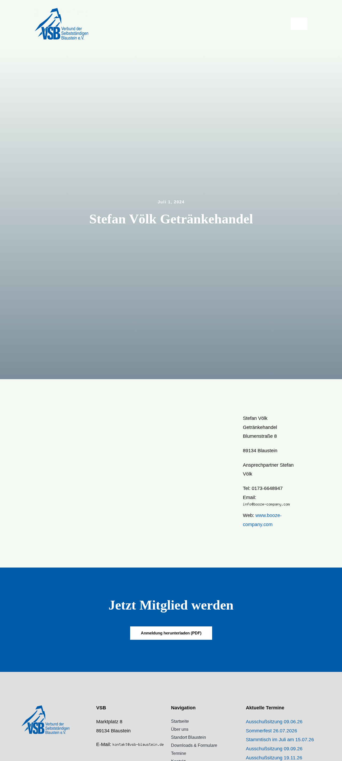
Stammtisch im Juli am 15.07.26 (280, 739)
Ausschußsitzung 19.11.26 (274, 757)
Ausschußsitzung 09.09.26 (274, 748)
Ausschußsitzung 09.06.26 (274, 721)
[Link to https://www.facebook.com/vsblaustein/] (97, 756)
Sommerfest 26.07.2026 (271, 730)
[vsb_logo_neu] (61, 10)
